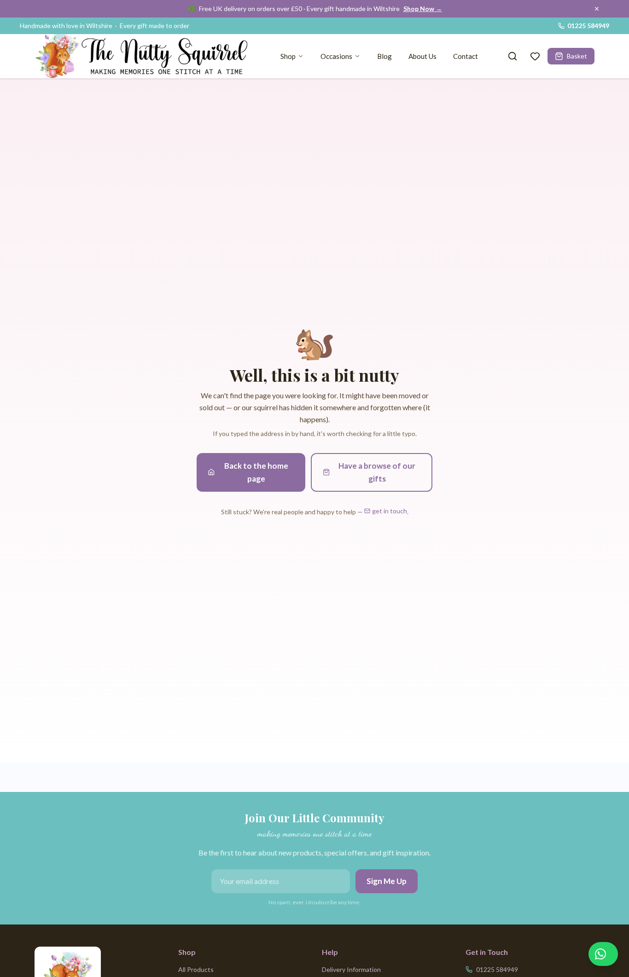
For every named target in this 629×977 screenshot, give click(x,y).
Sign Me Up (387, 881)
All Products (196, 969)
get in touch (389, 511)
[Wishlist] (535, 56)
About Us (422, 56)
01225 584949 (588, 25)
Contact (465, 56)
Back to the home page (256, 472)
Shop (288, 56)
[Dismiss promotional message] (597, 9)
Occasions (336, 56)
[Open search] (512, 56)
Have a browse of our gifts (376, 472)
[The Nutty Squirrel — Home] (145, 56)
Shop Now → (422, 8)
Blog (384, 56)
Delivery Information (351, 969)
